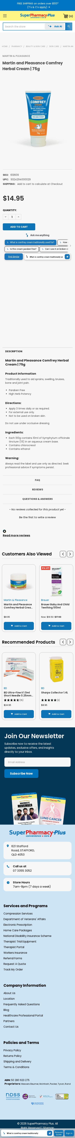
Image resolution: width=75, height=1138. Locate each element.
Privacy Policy (12, 1050)
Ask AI (58, 26)
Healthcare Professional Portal (23, 1015)
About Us (9, 993)
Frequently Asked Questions (21, 1004)
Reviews (37, 489)
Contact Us (10, 1027)
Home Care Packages (17, 930)
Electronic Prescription (17, 925)
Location (9, 999)
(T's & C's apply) (37, 7)
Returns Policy (12, 1056)
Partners (8, 1021)
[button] (37, 517)
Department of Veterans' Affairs (24, 919)
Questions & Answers (37, 499)
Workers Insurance (15, 953)
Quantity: (10, 210)
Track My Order (13, 969)
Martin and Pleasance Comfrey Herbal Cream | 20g (18, 607)
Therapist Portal (13, 947)
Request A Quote (14, 964)
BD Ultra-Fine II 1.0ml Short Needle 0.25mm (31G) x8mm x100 (17, 695)
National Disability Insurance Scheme (27, 936)
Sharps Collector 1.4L (54, 692)
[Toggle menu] (5, 15)
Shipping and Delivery (17, 1061)
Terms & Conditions (16, 1067)
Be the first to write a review (37, 517)
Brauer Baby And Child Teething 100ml (55, 606)
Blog (6, 1010)
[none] (37, 118)
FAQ (37, 480)
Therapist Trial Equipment (19, 941)
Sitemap (48, 1128)
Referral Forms (12, 958)
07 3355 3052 (22, 868)
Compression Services (18, 913)
